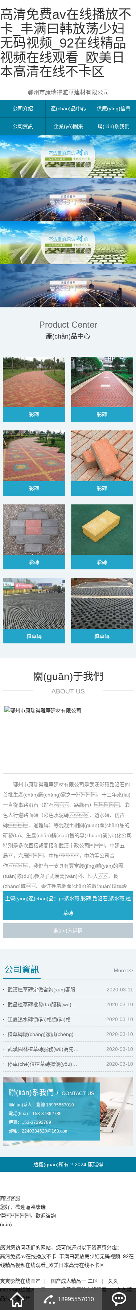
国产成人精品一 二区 (74, 1281)
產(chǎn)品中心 (68, 108)
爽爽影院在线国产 (20, 1281)
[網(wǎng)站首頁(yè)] (17, 1299)
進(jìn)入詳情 (68, 930)
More (123, 970)
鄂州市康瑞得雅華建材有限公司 (68, 92)
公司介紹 (23, 108)
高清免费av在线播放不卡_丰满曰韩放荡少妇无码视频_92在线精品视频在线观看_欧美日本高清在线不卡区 (65, 43)
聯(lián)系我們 (113, 126)
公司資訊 (23, 126)
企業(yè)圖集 (68, 126)
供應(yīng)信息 (114, 108)
